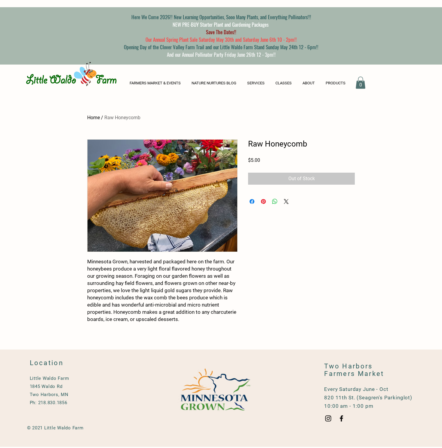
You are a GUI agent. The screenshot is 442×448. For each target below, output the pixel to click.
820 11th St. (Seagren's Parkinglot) (368, 398)
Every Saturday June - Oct (356, 389)
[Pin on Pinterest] (263, 201)
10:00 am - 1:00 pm (348, 406)
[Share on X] (286, 201)
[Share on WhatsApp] (274, 201)
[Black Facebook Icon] (341, 418)
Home (93, 117)
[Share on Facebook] (252, 201)
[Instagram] (328, 418)
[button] (336, 83)
